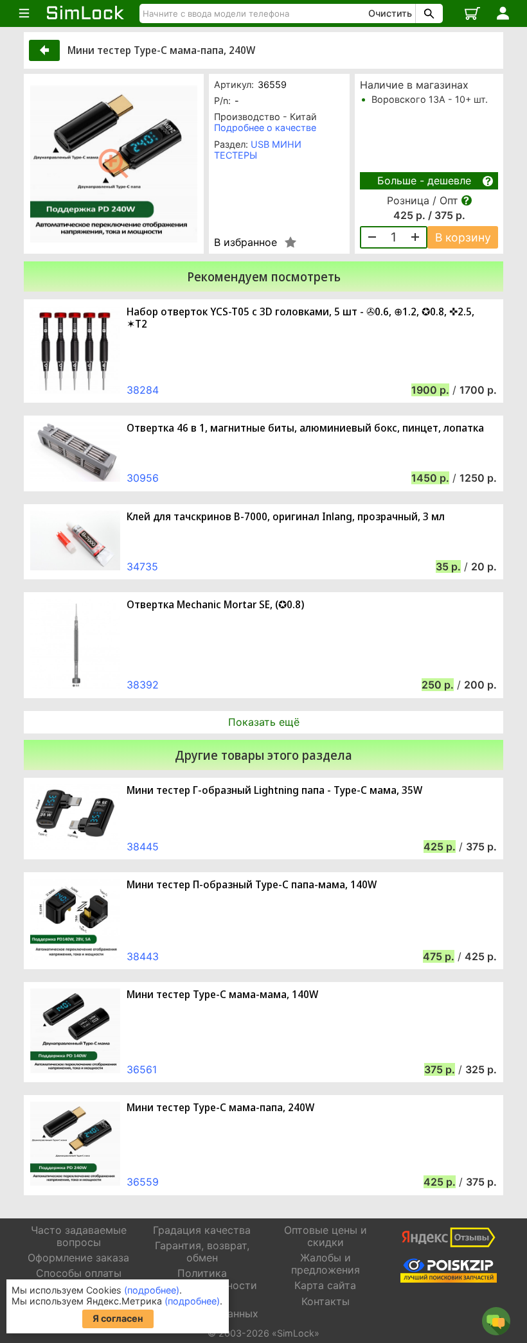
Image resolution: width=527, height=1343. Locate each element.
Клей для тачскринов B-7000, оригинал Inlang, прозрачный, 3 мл (286, 517)
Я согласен (118, 1318)
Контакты (325, 1301)
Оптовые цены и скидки (325, 1236)
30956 (143, 477)
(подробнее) (151, 1290)
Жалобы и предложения (325, 1263)
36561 (142, 1069)
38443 (143, 956)
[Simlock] (85, 13)
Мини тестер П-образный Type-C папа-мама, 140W (252, 885)
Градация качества (202, 1230)
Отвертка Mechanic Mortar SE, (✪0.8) (215, 605)
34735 (142, 566)
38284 (143, 389)
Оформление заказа (78, 1257)
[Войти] (503, 13)
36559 (143, 1181)
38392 (143, 684)
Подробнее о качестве (265, 127)
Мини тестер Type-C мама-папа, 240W (220, 1108)
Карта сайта (325, 1285)
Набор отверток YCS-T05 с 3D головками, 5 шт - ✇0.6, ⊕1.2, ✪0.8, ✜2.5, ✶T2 (300, 318)
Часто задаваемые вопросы (79, 1236)
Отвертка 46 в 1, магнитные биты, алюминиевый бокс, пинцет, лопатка (305, 428)
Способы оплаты (78, 1273)
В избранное (245, 242)
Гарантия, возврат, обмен (202, 1251)
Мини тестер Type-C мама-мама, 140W (222, 994)
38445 (143, 846)
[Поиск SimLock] (427, 13)
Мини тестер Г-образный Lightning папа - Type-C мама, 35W (274, 790)
